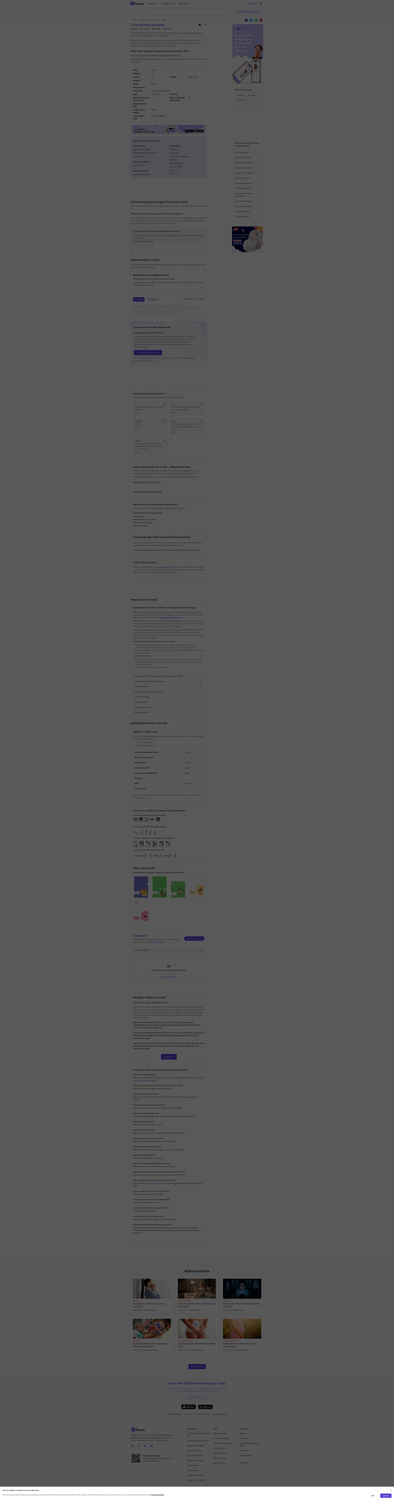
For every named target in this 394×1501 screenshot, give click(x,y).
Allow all (386, 1496)
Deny (373, 1496)
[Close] (391, 1490)
